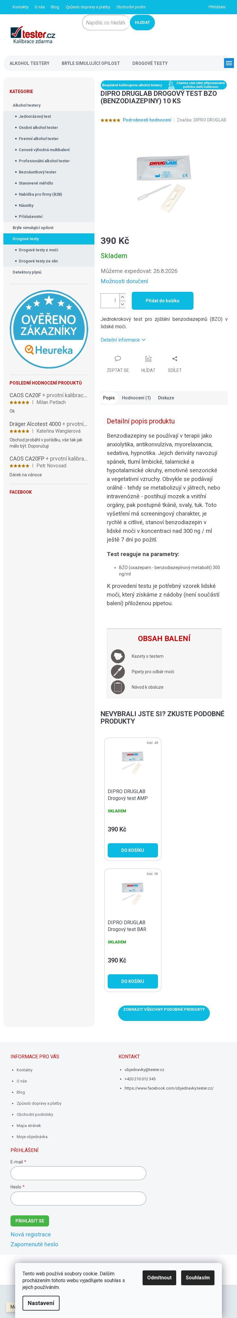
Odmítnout (159, 1278)
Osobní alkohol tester (38, 127)
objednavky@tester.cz (144, 1069)
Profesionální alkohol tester (44, 161)
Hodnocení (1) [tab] (136, 397)
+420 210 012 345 (140, 1079)
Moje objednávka (32, 1136)
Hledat (142, 22)
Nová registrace (30, 1234)
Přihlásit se (29, 1220)
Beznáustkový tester (37, 172)
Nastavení (41, 1303)
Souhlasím (198, 1278)
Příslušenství (30, 216)
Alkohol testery (26, 105)
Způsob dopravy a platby (87, 7)
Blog (55, 7)
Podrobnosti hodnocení (147, 119)
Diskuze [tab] (166, 397)
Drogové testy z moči (38, 250)
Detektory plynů (27, 272)
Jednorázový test (35, 116)
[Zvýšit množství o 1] (122, 297)
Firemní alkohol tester (39, 138)
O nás (40, 7)
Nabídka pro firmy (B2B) (40, 194)
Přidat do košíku (162, 300)
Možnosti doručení (124, 281)
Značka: (201, 119)
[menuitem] (29, 63)
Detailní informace (120, 340)
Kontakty (20, 7)
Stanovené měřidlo (36, 183)
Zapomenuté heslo (34, 1244)
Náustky (26, 205)
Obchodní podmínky (134, 7)
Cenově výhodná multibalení (44, 149)
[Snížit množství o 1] (122, 304)
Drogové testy (26, 238)
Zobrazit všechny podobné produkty (164, 1009)
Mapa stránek (29, 1125)
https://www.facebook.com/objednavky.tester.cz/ (169, 1088)
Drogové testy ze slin (38, 261)
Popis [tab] (109, 397)
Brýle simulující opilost (33, 227)
